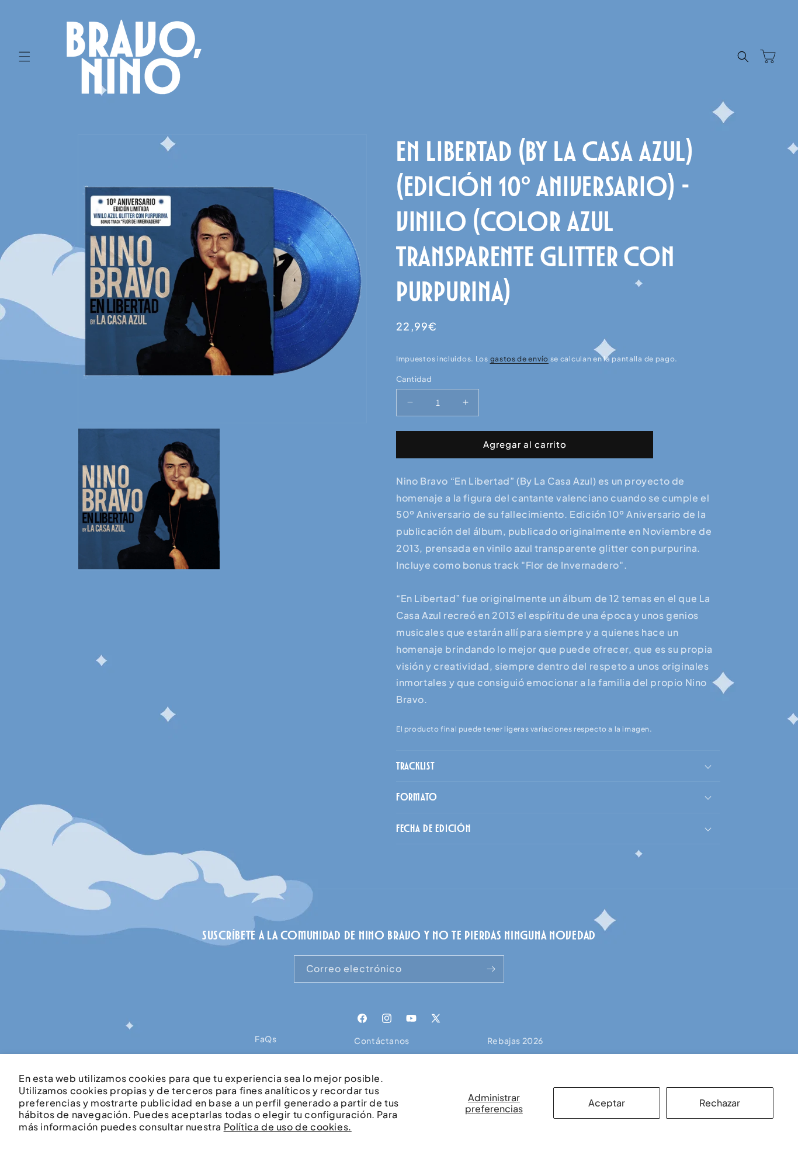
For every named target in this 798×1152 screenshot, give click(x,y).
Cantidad (414, 379)
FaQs (265, 1038)
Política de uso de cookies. (288, 1126)
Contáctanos (382, 1040)
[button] (24, 56)
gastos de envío (519, 358)
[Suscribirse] (491, 969)
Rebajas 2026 (515, 1040)
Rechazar (719, 1103)
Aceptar (606, 1103)
